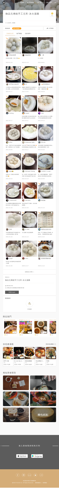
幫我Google (12, 292)
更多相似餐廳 (50, 344)
